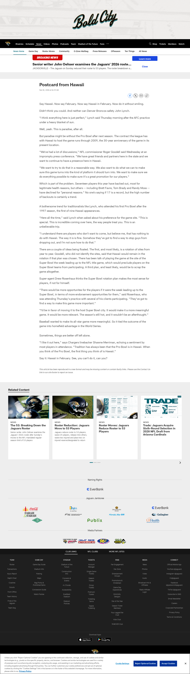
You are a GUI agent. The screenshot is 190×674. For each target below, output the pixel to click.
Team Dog (12, 608)
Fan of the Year (117, 601)
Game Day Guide (39, 564)
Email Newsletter (174, 599)
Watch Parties (39, 594)
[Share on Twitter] (135, 97)
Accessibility (66, 590)
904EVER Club (117, 624)
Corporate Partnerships (174, 608)
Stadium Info (39, 569)
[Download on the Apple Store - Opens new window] (85, 639)
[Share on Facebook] (130, 97)
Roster (12, 564)
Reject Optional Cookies (145, 663)
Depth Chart (12, 578)
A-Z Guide (67, 585)
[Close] (144, 66)
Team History (12, 596)
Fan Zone (117, 569)
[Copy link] (147, 95)
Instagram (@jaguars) (174, 574)
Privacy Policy (174, 612)
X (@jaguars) (174, 578)
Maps (39, 578)
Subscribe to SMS (174, 594)
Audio (144, 578)
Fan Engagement (117, 564)
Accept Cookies (168, 663)
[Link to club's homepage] (7, 43)
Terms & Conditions (174, 617)
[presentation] (181, 463)
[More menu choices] (108, 44)
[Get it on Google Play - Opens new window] (104, 640)
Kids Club (117, 619)
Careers (174, 603)
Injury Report (12, 574)
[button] (91, 462)
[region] (95, 664)
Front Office (12, 592)
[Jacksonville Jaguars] (95, 652)
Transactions (12, 569)
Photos (144, 569)
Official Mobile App (174, 564)
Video (145, 574)
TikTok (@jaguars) (174, 590)
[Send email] (141, 97)
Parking (39, 574)
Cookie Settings (122, 663)
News (145, 564)
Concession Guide (39, 590)
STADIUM (66, 560)
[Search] (150, 44)
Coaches (12, 583)
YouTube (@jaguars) (174, 569)
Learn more (145, 58)
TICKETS (91, 560)
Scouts (12, 587)
